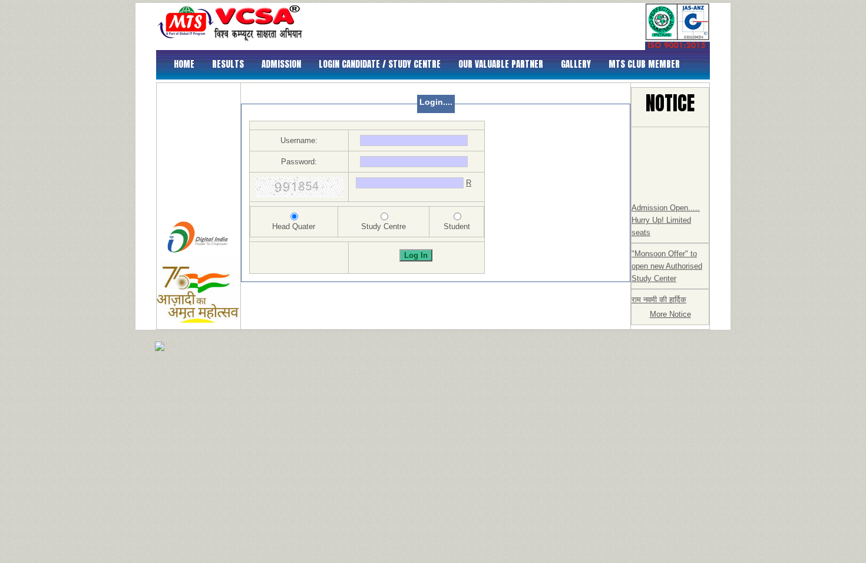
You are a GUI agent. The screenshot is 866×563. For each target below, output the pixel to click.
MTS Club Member (644, 64)
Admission (281, 64)
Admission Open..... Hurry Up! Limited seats (666, 216)
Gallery (576, 64)
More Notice (670, 314)
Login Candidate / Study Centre (380, 64)
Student (457, 226)
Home (184, 64)
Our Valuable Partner (500, 64)
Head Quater (293, 226)
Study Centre (383, 226)
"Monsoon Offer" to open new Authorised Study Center (667, 262)
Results (228, 64)
